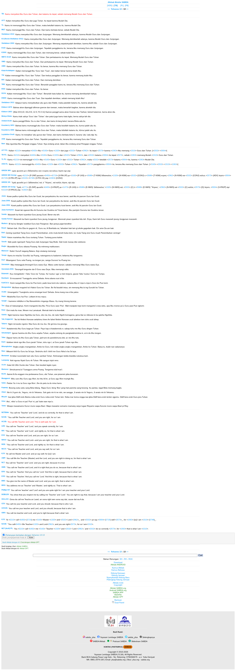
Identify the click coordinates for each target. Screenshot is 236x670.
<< (109, 9)
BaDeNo (118, 595)
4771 (25, 187)
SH (121, 559)
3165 (45, 150)
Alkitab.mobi (118, 583)
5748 (32, 178)
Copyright (118, 585)
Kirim (31, 537)
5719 (54, 175)
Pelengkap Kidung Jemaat (118, 580)
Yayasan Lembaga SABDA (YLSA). (109, 654)
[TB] (116, 5)
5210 (18, 150)
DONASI (128, 647)
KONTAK (107, 647)
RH (125, 559)
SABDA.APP (118, 592)
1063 (114, 150)
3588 (90, 175)
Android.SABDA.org (118, 590)
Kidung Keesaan (118, 573)
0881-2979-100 (97, 660)
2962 (85, 150)
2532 (72, 150)
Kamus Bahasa (118, 570)
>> (127, 9)
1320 (57, 150)
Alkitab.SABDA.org (118, 588)
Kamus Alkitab (118, 568)
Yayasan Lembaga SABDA (111, 637)
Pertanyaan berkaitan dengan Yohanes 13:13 (25, 535)
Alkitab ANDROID (118, 565)
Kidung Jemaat (118, 575)
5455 (34, 150)
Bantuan (118, 600)
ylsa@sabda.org (118, 660)
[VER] (109, 5)
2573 (100, 150)
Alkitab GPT (24, 548)
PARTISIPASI (117, 647)
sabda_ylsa (90, 637)
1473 (65, 187)
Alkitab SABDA (21, 546)
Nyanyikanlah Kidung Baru (118, 577)
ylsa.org (135, 660)
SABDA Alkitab (98, 641)
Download (118, 562)
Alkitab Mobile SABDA (118, 2)
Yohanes (115, 9)
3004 (163, 150)
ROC (131, 559)
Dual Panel (119, 602)
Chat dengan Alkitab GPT (29, 542)
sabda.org (145, 660)
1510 (133, 150)
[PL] (122, 5)
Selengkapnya (148, 637)
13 (121, 9)
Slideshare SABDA (139, 641)
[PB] (127, 5)
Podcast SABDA (119, 641)
